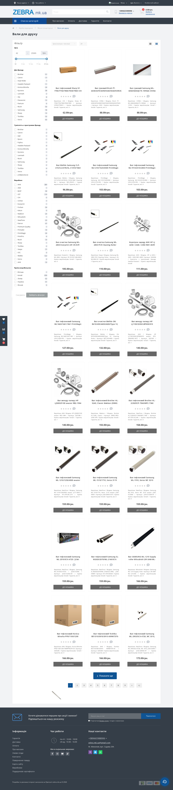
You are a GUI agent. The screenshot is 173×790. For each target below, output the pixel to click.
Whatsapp (100, 752)
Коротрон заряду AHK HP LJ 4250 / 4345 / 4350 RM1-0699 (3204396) (142, 245)
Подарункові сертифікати (23, 771)
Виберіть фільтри (36, 295)
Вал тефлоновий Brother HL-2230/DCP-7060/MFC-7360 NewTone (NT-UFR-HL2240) (142, 403)
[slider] (16, 59)
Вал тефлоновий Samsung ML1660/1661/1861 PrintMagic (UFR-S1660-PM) (67, 324)
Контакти (107, 21)
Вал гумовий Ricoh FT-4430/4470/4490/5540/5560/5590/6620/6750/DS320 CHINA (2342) (113, 91)
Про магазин (58, 21)
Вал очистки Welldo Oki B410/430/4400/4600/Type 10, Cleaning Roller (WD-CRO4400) (105, 324)
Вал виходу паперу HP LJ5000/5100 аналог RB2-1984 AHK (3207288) (68, 403)
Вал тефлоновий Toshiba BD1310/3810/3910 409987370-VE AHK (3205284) (105, 636)
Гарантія (95, 21)
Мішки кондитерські (45, 28)
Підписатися (151, 716)
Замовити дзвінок (125, 13)
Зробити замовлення (150, 13)
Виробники (17, 768)
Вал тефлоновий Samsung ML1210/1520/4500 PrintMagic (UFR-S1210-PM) (105, 168)
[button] (3, 341)
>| (139, 685)
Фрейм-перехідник (26, 28)
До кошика (68, 118)
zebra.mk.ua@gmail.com (99, 743)
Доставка (83, 21)
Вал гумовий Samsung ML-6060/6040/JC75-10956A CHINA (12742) (142, 91)
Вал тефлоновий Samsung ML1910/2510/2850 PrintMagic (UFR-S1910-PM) (142, 168)
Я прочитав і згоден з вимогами (107, 721)
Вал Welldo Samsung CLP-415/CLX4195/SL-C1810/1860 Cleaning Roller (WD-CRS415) (68, 168)
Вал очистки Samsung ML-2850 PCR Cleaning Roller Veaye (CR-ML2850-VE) (105, 245)
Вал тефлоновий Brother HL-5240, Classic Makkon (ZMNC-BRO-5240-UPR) (105, 403)
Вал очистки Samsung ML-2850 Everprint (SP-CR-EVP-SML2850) (68, 245)
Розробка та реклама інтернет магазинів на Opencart (32, 782)
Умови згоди (104, 721)
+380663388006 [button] (97, 738)
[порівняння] (81, 57)
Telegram (95, 752)
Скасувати (20, 295)
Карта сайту (17, 764)
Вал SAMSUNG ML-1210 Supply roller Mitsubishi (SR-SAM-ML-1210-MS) (142, 559)
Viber (90, 752)
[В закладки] (81, 53)
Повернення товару (21, 760)
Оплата (71, 21)
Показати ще (106, 675)
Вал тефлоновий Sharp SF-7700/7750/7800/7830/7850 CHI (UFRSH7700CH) (68, 91)
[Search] (107, 11)
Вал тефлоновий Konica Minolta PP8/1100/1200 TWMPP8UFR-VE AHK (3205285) (68, 636)
